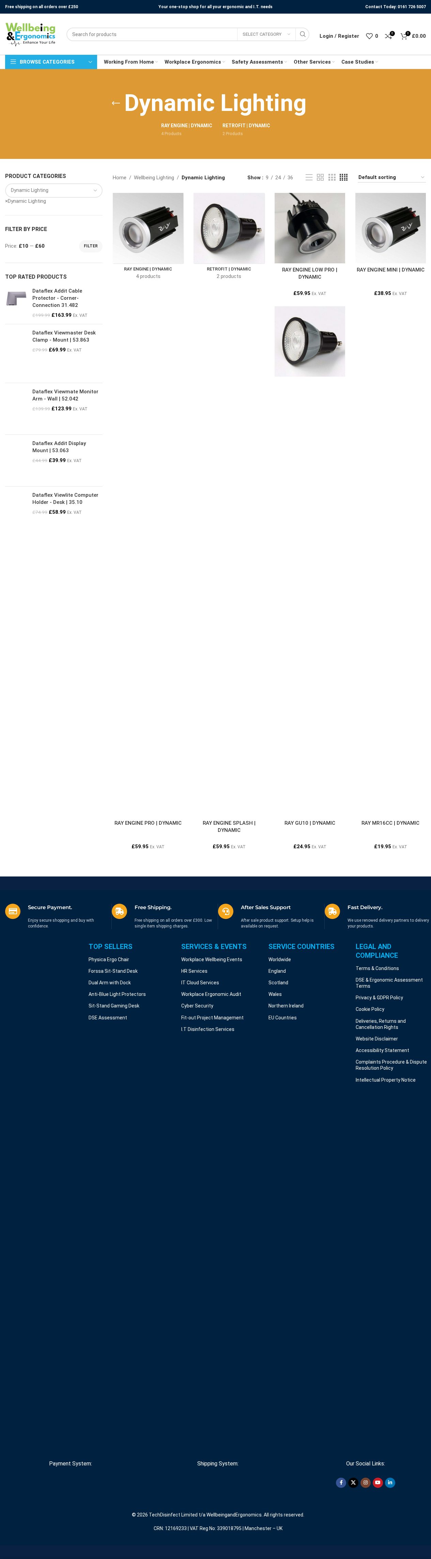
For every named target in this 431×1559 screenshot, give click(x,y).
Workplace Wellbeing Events (211, 959)
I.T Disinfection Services (207, 1029)
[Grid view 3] (331, 177)
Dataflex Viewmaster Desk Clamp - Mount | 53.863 (64, 336)
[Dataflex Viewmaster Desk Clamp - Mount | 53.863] (16, 353)
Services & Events (214, 946)
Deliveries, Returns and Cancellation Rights (381, 1024)
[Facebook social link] (341, 1483)
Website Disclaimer (377, 1038)
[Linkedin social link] (390, 1483)
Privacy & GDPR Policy (379, 997)
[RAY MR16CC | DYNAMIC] (390, 561)
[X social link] (353, 1483)
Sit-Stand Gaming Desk (114, 1005)
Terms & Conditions (377, 968)
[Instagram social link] (365, 1483)
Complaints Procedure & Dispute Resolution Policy (391, 1065)
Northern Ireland (286, 1005)
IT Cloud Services (200, 982)
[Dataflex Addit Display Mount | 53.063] (16, 460)
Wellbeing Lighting (154, 178)
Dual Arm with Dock (110, 982)
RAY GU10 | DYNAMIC (309, 823)
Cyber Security (197, 1005)
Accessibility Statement (382, 1050)
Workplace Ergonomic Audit (211, 994)
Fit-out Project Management (212, 1017)
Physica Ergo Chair (109, 959)
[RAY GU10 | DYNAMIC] (310, 341)
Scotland (278, 982)
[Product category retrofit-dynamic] (229, 238)
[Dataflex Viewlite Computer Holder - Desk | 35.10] (16, 516)
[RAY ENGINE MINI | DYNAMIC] (390, 228)
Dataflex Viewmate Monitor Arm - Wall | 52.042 (65, 395)
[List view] (309, 177)
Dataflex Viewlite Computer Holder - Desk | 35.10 (65, 498)
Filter (91, 246)
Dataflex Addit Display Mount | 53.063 (59, 447)
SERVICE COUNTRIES (301, 946)
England (277, 971)
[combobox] (25, 201)
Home (119, 178)
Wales (275, 994)
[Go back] (115, 103)
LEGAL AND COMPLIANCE (377, 950)
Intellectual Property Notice (386, 1080)
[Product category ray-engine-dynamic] (148, 238)
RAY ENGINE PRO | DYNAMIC (148, 823)
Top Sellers (111, 946)
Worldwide (279, 959)
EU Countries (282, 1017)
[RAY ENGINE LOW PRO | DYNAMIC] (310, 228)
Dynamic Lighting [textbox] (25, 201)
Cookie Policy (370, 1009)
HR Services (194, 971)
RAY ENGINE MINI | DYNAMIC (391, 270)
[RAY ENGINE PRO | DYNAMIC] (148, 561)
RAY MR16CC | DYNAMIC (390, 823)
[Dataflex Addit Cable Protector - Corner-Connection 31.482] (16, 303)
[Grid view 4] (344, 177)
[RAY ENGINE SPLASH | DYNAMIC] (229, 561)
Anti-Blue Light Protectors (117, 994)
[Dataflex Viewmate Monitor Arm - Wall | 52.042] (16, 408)
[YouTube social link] (378, 1483)
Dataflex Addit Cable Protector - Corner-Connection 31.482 (57, 298)
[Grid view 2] (320, 177)
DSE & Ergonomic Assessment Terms (389, 983)
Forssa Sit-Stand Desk (113, 971)
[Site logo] (30, 34)
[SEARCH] (302, 34)
